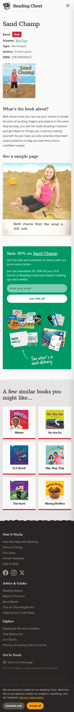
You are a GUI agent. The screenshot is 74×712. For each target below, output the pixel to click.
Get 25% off (37, 299)
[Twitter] (22, 572)
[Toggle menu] (67, 5)
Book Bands (10, 602)
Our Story (9, 553)
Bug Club (21, 41)
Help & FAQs (11, 564)
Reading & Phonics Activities (21, 628)
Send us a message (20, 662)
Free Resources (13, 634)
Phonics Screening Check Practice (25, 645)
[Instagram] (14, 572)
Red (16, 34)
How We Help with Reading (20, 542)
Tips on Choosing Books (18, 607)
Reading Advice (13, 591)
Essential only (14, 705)
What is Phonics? (14, 596)
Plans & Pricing (12, 547)
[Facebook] (5, 572)
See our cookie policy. (31, 697)
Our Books (10, 639)
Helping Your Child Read (18, 613)
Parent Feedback (14, 558)
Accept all (35, 705)
